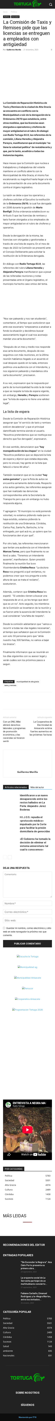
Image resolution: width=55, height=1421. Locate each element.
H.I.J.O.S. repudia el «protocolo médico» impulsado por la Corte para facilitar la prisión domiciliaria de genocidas (35, 824)
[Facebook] (6, 57)
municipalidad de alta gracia (27, 681)
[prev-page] (5, 857)
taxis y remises (10, 685)
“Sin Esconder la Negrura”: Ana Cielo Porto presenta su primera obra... (36, 1265)
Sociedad (15, 17)
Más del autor (37, 787)
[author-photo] (27, 767)
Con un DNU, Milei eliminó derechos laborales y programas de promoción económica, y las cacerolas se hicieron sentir (14, 731)
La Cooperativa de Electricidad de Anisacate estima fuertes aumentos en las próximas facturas (41, 728)
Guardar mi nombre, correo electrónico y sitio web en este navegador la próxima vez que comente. (27, 931)
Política (14, 11)
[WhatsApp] (20, 57)
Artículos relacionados (16, 787)
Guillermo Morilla (14, 49)
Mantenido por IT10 (27, 1417)
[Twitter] (13, 57)
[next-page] (10, 857)
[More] (27, 57)
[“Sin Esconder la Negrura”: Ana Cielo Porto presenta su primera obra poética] (10, 1266)
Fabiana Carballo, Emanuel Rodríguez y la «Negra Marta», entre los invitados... (36, 1296)
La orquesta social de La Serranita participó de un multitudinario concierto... (34, 1281)
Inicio (5, 11)
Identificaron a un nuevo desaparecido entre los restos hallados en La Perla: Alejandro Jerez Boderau (34, 802)
